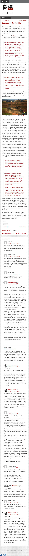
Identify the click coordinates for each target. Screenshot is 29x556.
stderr (14, 35)
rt (23, 115)
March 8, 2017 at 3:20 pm (13, 391)
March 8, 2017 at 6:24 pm (13, 413)
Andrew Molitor (12, 282)
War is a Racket (11, 233)
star (19, 56)
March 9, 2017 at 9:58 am (13, 514)
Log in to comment (22, 233)
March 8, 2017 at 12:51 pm (10, 349)
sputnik (11, 184)
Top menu (5, 1)
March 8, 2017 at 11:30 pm (14, 467)
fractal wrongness (16, 485)
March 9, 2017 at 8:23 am (13, 502)
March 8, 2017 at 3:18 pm (13, 366)
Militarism (5, 233)
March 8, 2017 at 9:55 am (13, 243)
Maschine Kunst (22, 20)
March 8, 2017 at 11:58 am (14, 283)
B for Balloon (6, 20)
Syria (19, 189)
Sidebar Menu (6, 17)
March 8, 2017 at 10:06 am (14, 274)
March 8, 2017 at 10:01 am (14, 256)
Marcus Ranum (12, 365)
